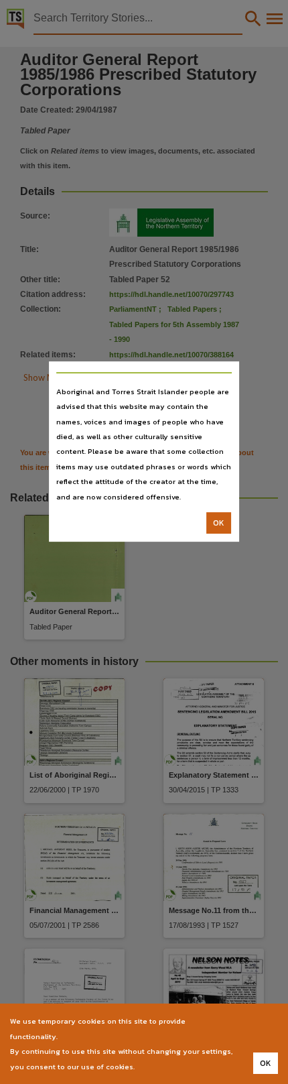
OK (218, 523)
